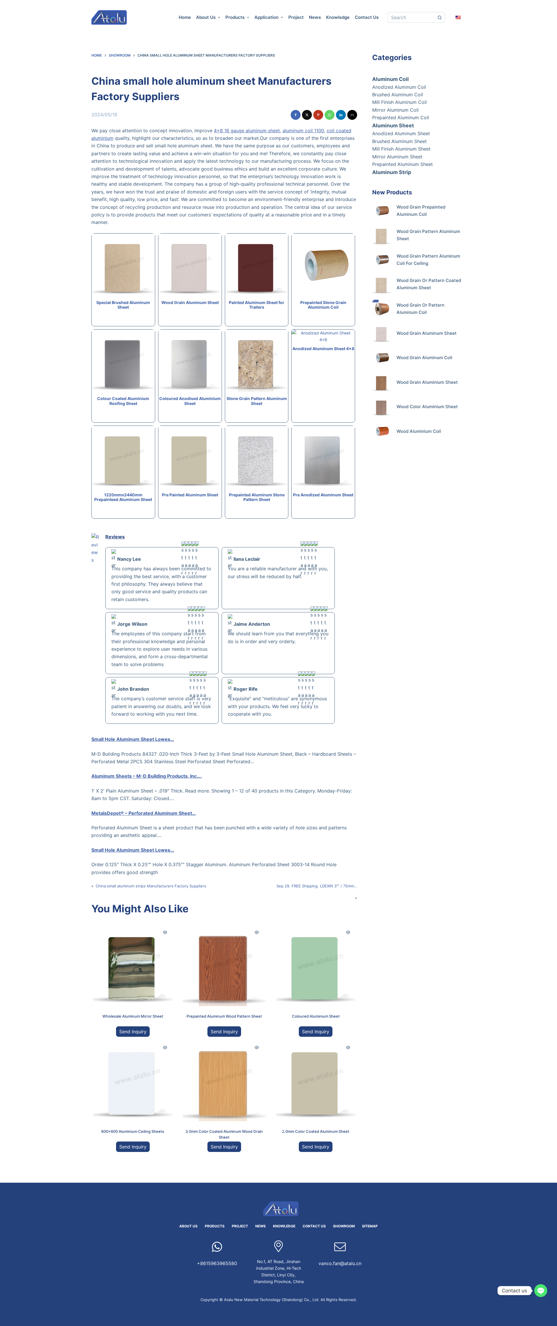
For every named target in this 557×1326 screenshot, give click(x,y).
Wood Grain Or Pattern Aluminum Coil (420, 308)
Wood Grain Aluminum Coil (424, 357)
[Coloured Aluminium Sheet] (315, 964)
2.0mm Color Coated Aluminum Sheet (315, 1131)
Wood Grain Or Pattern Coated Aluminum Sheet (429, 284)
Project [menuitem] (296, 17)
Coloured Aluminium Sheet (316, 1016)
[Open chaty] (540, 1290)
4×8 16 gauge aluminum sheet (247, 130)
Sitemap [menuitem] (370, 1226)
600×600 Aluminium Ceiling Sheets (132, 1131)
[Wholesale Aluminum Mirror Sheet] (132, 964)
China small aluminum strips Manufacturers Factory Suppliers (151, 886)
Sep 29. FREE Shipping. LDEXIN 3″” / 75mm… (316, 886)
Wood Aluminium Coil (419, 431)
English (458, 17)
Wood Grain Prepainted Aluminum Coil (421, 210)
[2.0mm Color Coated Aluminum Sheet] (315, 1080)
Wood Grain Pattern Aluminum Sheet (428, 235)
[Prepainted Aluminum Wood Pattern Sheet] (224, 964)
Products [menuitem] (235, 17)
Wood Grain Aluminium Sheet (427, 382)
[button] (296, 115)
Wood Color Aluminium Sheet (427, 406)
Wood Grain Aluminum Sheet (427, 333)
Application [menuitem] (266, 17)
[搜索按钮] (439, 17)
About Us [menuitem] (206, 17)
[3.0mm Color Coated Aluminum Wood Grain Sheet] (224, 1080)
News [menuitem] (315, 17)
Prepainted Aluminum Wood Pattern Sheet (224, 1016)
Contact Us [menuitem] (367, 17)
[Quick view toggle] (165, 932)
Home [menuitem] (185, 17)
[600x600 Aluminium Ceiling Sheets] (132, 1080)
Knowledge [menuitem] (338, 17)
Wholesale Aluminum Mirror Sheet (132, 1016)
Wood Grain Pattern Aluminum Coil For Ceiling (428, 259)
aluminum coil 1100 (303, 130)
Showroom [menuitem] (344, 1226)
